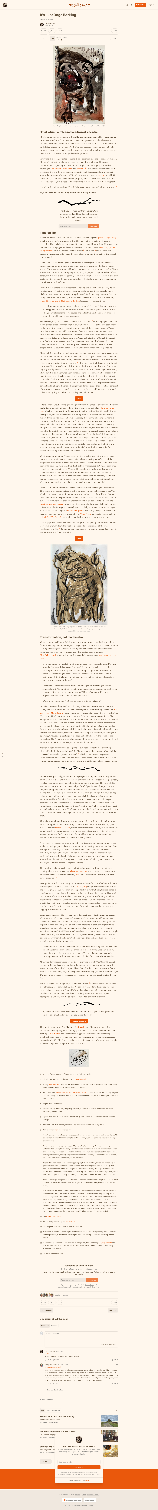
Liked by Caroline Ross (53, 1367)
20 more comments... (47, 1400)
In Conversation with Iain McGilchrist (58, 1431)
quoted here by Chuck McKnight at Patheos (60, 300)
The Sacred (56, 517)
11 (89, 437)
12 (60, 528)
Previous (48, 1310)
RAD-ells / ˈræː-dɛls (79, 1092)
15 (89, 983)
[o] (109, 1436)
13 (78, 754)
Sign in (151, 5)
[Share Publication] (131, 5)
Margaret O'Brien (51, 1365)
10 (77, 362)
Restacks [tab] (54, 1326)
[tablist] (49, 1326)
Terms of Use (89, 1472)
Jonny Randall (80, 1079)
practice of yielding (107, 237)
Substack (68, 1505)
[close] (99, 1437)
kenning (101, 175)
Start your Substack (73, 1500)
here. (57, 1129)
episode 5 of (45, 517)
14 (56, 877)
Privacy (77, 1495)
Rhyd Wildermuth (48, 655)
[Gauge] (114, 38)
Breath (81, 1027)
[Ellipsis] (117, 1351)
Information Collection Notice (78, 1474)
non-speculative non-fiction (50, 1419)
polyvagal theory (105, 1242)
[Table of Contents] (2, 755)
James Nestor (54, 1033)
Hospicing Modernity (54, 1216)
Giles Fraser (85, 514)
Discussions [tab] (56, 1410)
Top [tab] (42, 1410)
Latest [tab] (48, 1410)
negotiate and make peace (51, 504)
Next (111, 1310)
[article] (79, 1421)
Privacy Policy (95, 1474)
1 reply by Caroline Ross (55, 1390)
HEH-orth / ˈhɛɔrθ (63, 1092)
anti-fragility (81, 886)
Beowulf (80, 168)
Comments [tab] (45, 1326)
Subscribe (140, 5)
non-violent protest (76, 510)
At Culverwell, (55, 1084)
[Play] (52, 38)
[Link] (37, 132)
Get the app (89, 1500)
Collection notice (93, 1495)
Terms (84, 1495)
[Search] (127, 5)
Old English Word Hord (61, 168)
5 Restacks (65, 1295)
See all (44, 1461)
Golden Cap (70, 1221)
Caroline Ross (50, 23)
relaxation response (78, 871)
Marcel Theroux (62, 827)
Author (47, 1353)
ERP (78, 874)
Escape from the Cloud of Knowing (57, 1416)
